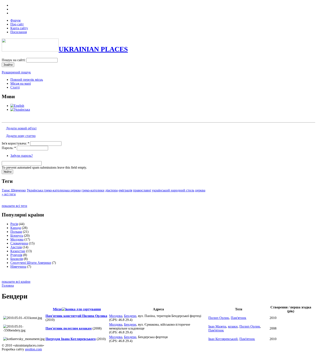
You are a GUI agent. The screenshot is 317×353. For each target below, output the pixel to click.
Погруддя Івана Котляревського (71, 339)
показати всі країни (16, 281)
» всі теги (9, 194)
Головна (8, 285)
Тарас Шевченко (14, 190)
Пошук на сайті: (14, 60)
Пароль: (9, 148)
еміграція (125, 190)
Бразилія (16, 259)
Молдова (17, 239)
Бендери (130, 316)
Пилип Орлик (218, 318)
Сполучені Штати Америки (30, 262)
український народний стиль (173, 190)
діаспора (111, 190)
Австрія (16, 247)
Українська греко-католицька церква (54, 190)
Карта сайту (19, 28)
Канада (15, 228)
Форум (15, 20)
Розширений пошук (16, 72)
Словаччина (19, 243)
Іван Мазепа (217, 326)
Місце (57, 309)
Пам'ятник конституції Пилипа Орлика (76, 316)
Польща (16, 231)
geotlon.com (33, 349)
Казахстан (17, 251)
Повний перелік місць (26, 79)
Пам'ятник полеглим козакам (69, 328)
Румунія (16, 255)
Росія (14, 224)
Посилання (18, 32)
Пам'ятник (238, 318)
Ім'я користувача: (15, 143)
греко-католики (93, 190)
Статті (15, 87)
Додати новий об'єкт (21, 128)
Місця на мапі (20, 83)
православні (142, 190)
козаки (233, 326)
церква (200, 190)
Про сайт (17, 24)
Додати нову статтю (21, 136)
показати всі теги (14, 206)
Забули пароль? (21, 155)
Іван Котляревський (223, 339)
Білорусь (16, 235)
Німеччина (18, 266)
